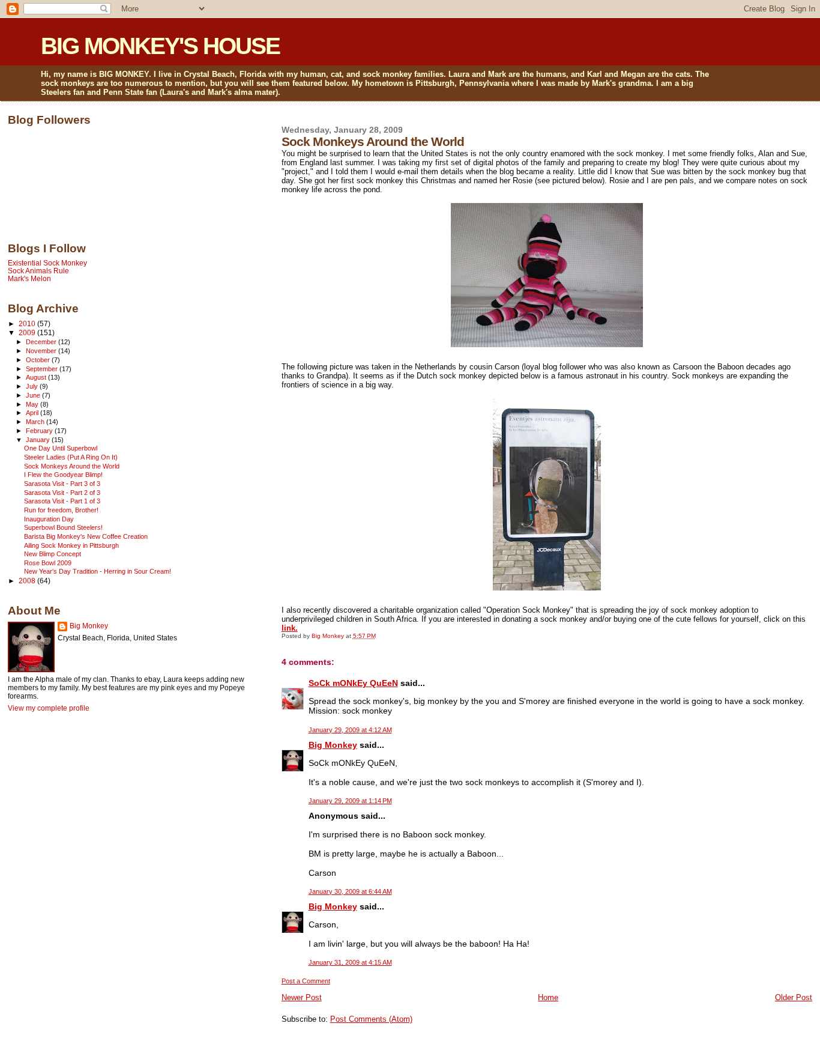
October (39, 359)
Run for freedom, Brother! (61, 510)
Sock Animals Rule (38, 271)
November (42, 350)
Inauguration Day (49, 519)
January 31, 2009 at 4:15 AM (350, 962)
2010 (28, 323)
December (42, 341)
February (40, 430)
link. (290, 628)
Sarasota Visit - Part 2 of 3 (62, 492)
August (37, 377)
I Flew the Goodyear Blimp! (63, 474)
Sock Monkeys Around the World (71, 466)
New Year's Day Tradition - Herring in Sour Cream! (97, 571)
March (36, 421)
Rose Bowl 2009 (47, 562)
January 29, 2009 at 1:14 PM (350, 800)
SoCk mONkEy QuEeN (353, 683)
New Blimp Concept (52, 553)
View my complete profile (48, 708)
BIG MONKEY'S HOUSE (160, 46)
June (34, 395)
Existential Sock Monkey (47, 263)
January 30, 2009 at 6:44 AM (350, 891)
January (39, 439)
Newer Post (302, 997)
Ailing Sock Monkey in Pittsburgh (71, 545)
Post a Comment (306, 981)
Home (548, 997)
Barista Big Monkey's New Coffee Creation (86, 536)
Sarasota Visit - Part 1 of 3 (62, 501)
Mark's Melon (29, 278)
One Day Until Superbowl (60, 448)
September (42, 368)
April (33, 412)
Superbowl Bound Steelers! (63, 527)
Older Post (793, 997)
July (33, 386)
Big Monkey (333, 745)
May (33, 404)
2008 (28, 580)
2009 (28, 332)
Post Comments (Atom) (371, 1019)
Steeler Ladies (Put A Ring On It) (71, 457)
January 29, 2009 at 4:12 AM (350, 729)
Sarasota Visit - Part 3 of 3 (62, 483)
